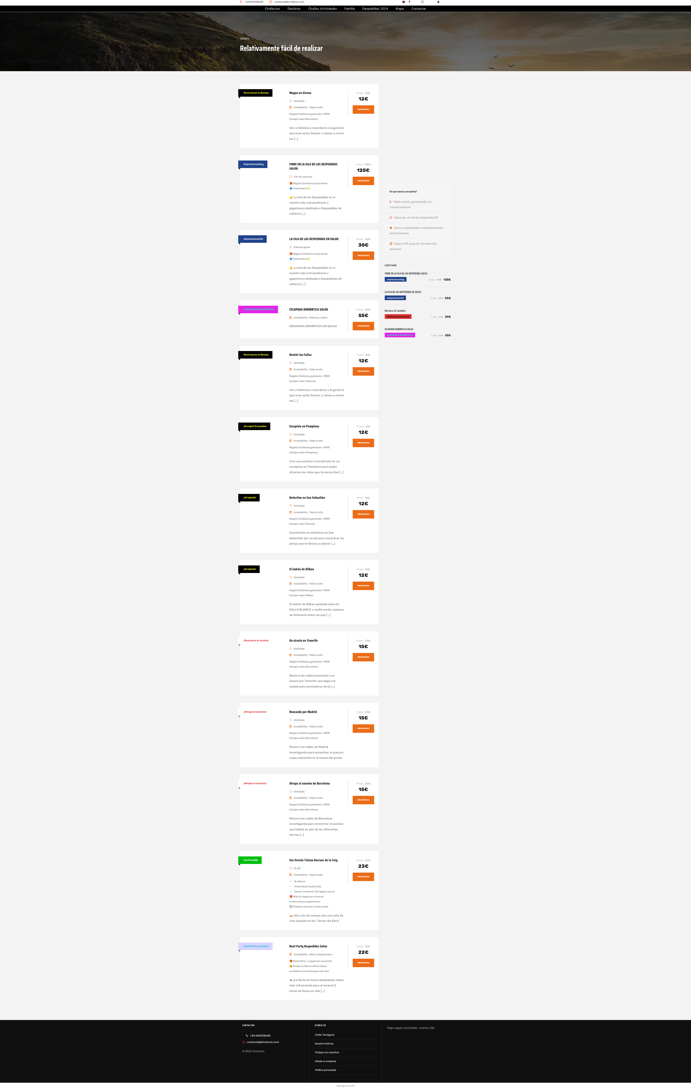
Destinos (294, 9)
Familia (349, 9)
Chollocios (272, 9)
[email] (403, 1)
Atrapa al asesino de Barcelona (309, 783)
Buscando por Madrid (303, 712)
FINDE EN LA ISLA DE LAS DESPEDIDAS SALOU (313, 166)
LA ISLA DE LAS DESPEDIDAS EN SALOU (313, 239)
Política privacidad (325, 1070)
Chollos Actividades (322, 9)
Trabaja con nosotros (327, 1052)
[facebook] (409, 1)
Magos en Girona (300, 93)
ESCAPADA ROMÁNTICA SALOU (308, 309)
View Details (363, 109)
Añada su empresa (325, 1061)
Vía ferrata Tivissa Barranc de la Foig (313, 860)
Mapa (400, 9)
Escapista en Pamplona (304, 426)
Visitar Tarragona (324, 1034)
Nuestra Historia (324, 1043)
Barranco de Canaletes (395, 311)
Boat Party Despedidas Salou (308, 946)
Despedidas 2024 (375, 9)
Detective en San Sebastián (307, 497)
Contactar (418, 9)
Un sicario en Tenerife (303, 640)
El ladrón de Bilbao (301, 569)
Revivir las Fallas (300, 354)
